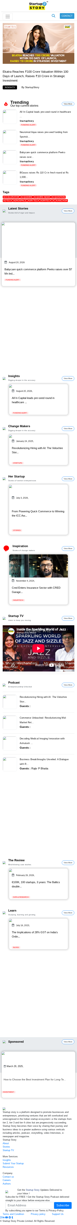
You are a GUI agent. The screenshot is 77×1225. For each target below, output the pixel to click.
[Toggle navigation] (8, 16)
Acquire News (41, 197)
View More (68, 104)
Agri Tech (33, 200)
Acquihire (26, 197)
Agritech (45, 200)
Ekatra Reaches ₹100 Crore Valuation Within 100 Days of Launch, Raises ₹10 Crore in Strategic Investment (35, 76)
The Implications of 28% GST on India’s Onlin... (35, 934)
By (23, 87)
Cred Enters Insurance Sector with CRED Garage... (36, 589)
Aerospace (20, 200)
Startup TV (8, 1150)
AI (53, 200)
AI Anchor (61, 200)
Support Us (55, 1214)
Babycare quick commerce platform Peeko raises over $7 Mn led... (38, 271)
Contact (67, 16)
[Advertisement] (38, 333)
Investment (8, 1092)
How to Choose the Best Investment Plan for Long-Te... (35, 1079)
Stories (17, 530)
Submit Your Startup (13, 1163)
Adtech (7, 200)
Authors (7, 1183)
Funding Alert (28, 125)
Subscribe (62, 1205)
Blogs (16, 947)
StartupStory (32, 87)
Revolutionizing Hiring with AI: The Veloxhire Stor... (37, 450)
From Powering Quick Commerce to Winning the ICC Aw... (38, 513)
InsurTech (18, 600)
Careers (7, 1180)
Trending (19, 102)
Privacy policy (38, 1214)
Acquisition (58, 197)
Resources (8, 1167)
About (6, 1143)
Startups (17, 463)
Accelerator (11, 197)
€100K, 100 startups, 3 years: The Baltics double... (36, 884)
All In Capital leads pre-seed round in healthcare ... (33, 400)
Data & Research (21, 897)
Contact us (8, 1176)
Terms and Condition (13, 1214)
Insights (10, 87)
